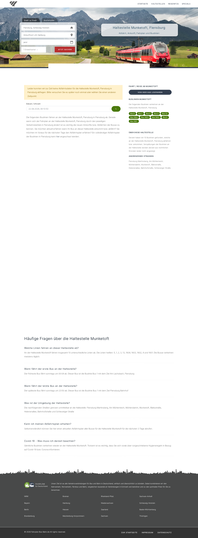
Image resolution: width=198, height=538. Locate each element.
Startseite (143, 4)
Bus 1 (140, 113)
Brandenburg (29, 516)
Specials (186, 4)
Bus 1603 (144, 117)
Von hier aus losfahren (150, 92)
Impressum (147, 533)
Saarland (104, 510)
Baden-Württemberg (147, 510)
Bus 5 (132, 113)
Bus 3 (156, 113)
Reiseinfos (173, 4)
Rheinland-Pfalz (107, 496)
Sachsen (104, 516)
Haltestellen (158, 4)
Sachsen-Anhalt (145, 496)
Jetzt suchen (65, 49)
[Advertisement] (99, 71)
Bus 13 (164, 113)
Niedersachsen (107, 503)
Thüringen (143, 516)
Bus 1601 (133, 121)
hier (58, 136)
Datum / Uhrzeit (33, 104)
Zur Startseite (129, 533)
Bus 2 (148, 113)
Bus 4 (165, 117)
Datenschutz (165, 533)
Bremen (66, 496)
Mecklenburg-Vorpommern (73, 516)
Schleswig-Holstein (147, 503)
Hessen (66, 510)
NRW (26, 496)
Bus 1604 (134, 117)
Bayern (27, 503)
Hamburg (66, 503)
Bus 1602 (155, 117)
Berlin (26, 510)
